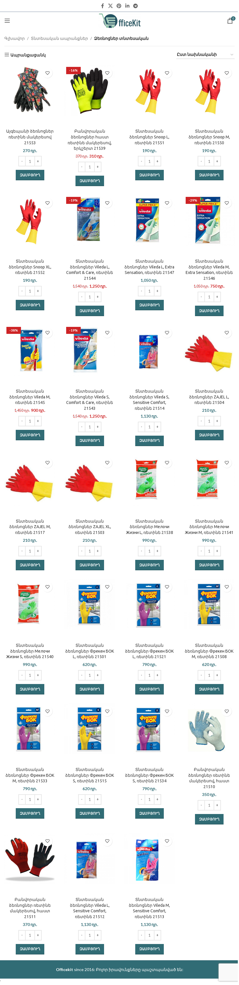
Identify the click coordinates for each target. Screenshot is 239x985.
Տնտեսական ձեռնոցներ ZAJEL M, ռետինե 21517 (30, 527)
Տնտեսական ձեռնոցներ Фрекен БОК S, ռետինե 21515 (89, 775)
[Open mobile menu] (7, 20)
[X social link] (110, 5)
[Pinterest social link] (119, 5)
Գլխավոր (14, 38)
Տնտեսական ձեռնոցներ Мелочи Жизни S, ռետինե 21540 (30, 651)
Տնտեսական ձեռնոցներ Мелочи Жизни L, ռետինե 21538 (149, 527)
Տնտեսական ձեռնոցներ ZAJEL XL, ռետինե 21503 (89, 527)
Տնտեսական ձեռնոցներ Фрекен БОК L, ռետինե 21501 (89, 651)
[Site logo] (120, 20)
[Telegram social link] (135, 5)
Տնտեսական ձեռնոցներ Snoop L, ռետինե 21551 (149, 137)
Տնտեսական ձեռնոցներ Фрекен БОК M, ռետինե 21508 (209, 651)
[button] (30, 175)
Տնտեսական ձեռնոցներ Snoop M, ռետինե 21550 (209, 137)
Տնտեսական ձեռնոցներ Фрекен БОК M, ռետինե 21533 (30, 775)
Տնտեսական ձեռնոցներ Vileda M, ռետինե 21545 (29, 397)
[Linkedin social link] (127, 5)
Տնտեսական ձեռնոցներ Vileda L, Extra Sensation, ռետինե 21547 (149, 267)
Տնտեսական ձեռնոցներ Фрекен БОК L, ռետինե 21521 (149, 651)
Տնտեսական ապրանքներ (59, 38)
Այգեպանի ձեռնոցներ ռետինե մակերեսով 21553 (30, 137)
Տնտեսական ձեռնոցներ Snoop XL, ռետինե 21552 (30, 267)
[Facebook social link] (102, 5)
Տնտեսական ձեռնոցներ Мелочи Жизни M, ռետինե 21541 (209, 527)
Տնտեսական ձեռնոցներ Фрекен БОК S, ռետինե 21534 (149, 775)
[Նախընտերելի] (47, 73)
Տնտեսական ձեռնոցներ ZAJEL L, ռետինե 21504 (209, 397)
